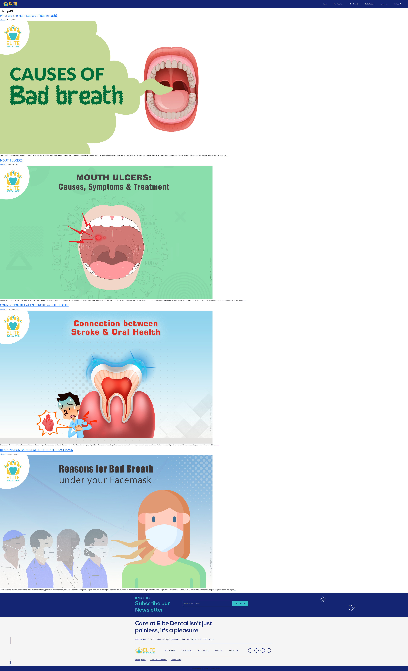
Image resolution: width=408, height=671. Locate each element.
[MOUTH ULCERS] (106, 232)
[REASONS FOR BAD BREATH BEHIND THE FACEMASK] (106, 521)
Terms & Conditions (158, 659)
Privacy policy (140, 659)
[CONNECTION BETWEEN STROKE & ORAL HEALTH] (106, 377)
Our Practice (338, 4)
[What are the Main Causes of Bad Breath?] (106, 87)
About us (384, 4)
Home (325, 4)
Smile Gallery (369, 4)
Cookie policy (176, 659)
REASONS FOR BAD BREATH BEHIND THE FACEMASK (36, 450)
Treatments (354, 4)
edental (2, 20)
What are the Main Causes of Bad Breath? (28, 16)
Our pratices (170, 650)
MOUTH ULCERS (11, 160)
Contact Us (397, 4)
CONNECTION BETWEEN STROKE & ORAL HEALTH (34, 305)
